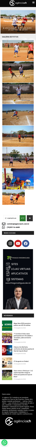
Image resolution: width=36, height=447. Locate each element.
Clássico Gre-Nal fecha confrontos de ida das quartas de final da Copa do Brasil (24, 349)
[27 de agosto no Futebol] (7, 362)
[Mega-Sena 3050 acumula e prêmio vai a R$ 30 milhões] (7, 325)
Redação (13, 28)
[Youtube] (18, 243)
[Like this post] (23, 218)
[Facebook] (25, 243)
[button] (4, 443)
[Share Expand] (30, 218)
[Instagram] (10, 243)
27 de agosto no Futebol (21, 361)
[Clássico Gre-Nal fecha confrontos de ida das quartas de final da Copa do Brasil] (7, 350)
